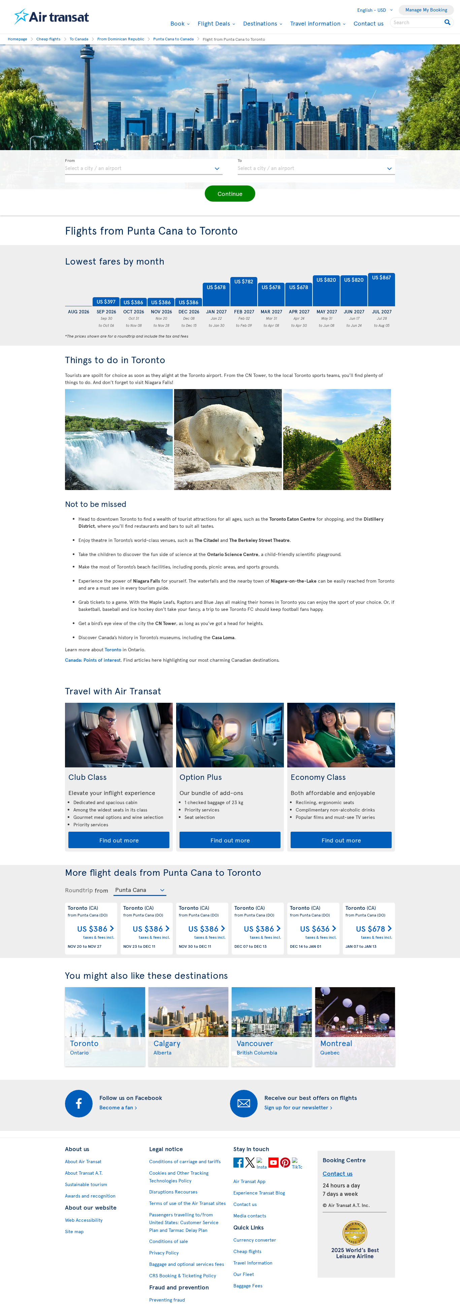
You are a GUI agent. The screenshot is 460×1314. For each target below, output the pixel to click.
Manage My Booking (426, 9)
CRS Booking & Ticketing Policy (182, 1275)
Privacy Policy (163, 1252)
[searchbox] (422, 23)
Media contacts (249, 1215)
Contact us (369, 23)
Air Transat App (249, 1181)
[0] (78, 290)
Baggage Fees (247, 1285)
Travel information (314, 23)
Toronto (113, 649)
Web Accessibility (83, 1220)
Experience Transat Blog (259, 1192)
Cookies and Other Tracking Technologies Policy (178, 1177)
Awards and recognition (90, 1195)
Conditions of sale (168, 1241)
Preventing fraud (167, 1299)
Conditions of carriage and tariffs (185, 1161)
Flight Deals (213, 23)
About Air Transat (83, 1161)
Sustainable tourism (86, 1184)
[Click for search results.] (448, 23)
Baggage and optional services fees (186, 1264)
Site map (74, 1231)
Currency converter (254, 1240)
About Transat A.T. (84, 1173)
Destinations (259, 23)
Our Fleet (243, 1274)
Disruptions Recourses (173, 1191)
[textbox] (144, 167)
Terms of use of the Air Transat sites (187, 1203)
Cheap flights (247, 1251)
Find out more (119, 840)
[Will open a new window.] (238, 1162)
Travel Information (252, 1262)
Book (176, 23)
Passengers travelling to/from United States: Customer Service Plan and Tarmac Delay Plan (184, 1222)
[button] (230, 193)
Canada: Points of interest (93, 660)
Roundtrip (79, 890)
